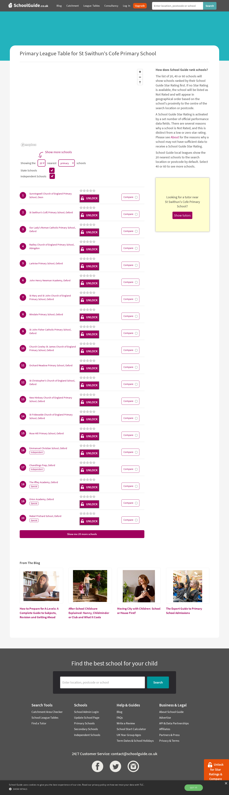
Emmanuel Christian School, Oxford (48, 448)
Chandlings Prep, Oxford (42, 465)
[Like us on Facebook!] (96, 766)
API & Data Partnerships (174, 723)
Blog (119, 712)
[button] (76, 789)
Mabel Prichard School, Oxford (45, 516)
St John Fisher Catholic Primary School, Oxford (50, 331)
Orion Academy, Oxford (41, 499)
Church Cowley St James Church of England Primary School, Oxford (52, 348)
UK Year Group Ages (129, 735)
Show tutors (182, 215)
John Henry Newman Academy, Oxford (49, 280)
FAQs (120, 717)
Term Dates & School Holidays (135, 741)
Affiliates (164, 729)
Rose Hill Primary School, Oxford (46, 433)
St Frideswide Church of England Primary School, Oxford (51, 416)
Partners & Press (169, 735)
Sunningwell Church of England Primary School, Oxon (50, 195)
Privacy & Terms (169, 741)
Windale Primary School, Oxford (46, 314)
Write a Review (126, 723)
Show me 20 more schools (82, 534)
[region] (82, 107)
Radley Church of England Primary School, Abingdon (51, 246)
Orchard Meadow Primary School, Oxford (50, 365)
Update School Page (86, 717)
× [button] (226, 783)
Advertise (165, 717)
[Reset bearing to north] (140, 82)
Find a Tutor (38, 723)
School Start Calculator (131, 729)
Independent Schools (87, 735)
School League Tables (44, 717)
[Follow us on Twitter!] (114, 766)
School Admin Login (86, 712)
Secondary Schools (86, 729)
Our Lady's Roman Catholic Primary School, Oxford (52, 229)
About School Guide (171, 712)
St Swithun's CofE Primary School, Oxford (51, 212)
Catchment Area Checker (47, 712)
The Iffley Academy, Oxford (43, 482)
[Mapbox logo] (28, 145)
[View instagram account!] (132, 766)
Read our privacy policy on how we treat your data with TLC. (113, 784)
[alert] (114, 787)
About (175, 137)
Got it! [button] (193, 787)
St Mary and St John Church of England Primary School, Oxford (50, 297)
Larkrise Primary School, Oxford (46, 263)
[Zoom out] (140, 77)
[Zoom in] (140, 71)
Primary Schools (84, 723)
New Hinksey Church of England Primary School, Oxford (50, 399)
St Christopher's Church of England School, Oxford (52, 382)
